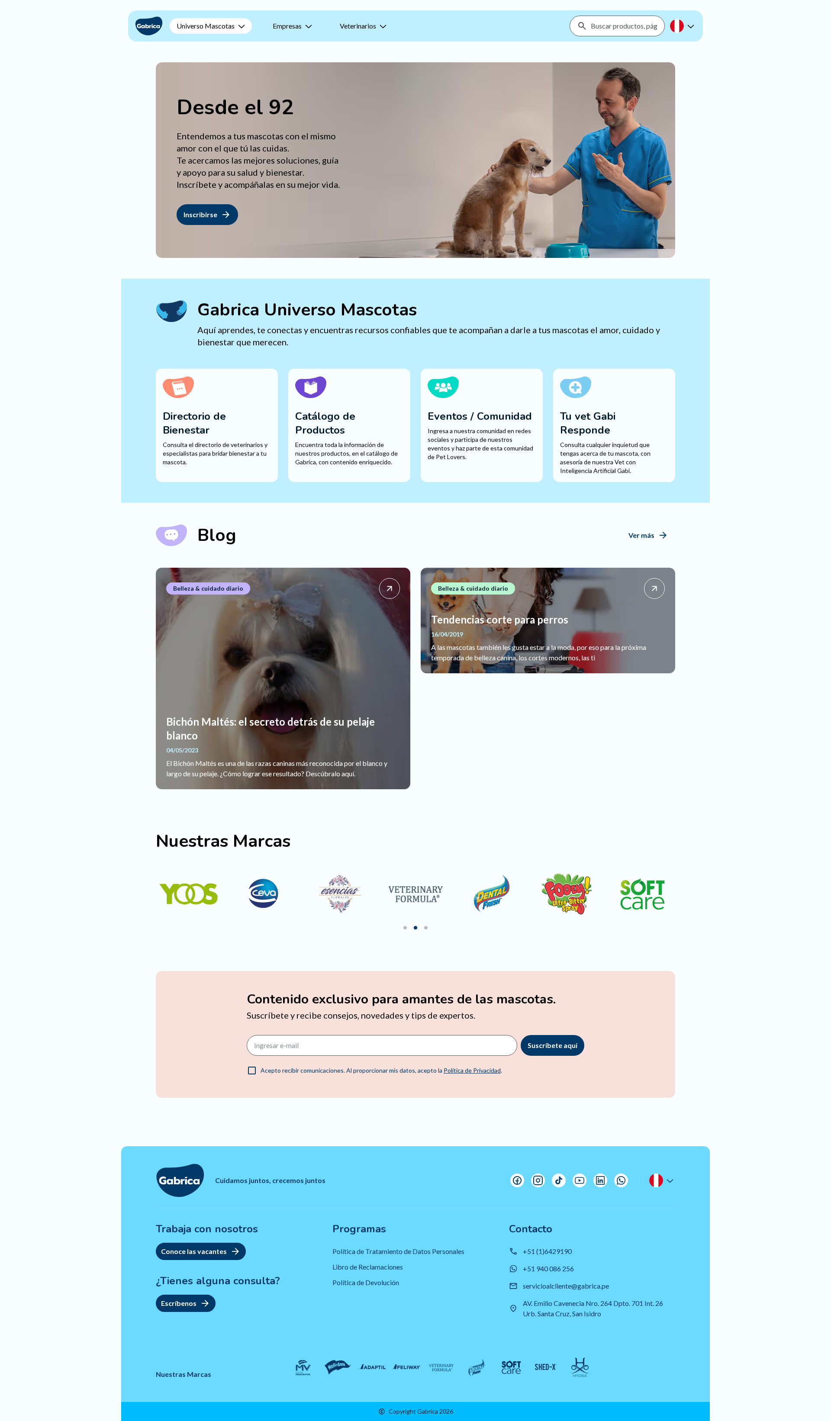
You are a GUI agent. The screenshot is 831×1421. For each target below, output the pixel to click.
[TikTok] (559, 1180)
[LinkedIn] (600, 1180)
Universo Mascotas (206, 26)
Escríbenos (178, 1303)
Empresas (287, 26)
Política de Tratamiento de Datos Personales (398, 1251)
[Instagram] (538, 1180)
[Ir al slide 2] (415, 927)
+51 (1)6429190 (547, 1251)
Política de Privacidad (472, 1070)
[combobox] (624, 26)
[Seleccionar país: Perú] (683, 26)
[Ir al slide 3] (426, 927)
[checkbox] (252, 1070)
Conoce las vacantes (194, 1251)
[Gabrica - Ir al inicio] (149, 25)
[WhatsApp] (621, 1180)
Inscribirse (200, 214)
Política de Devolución (365, 1282)
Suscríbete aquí (552, 1045)
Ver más (641, 535)
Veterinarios (358, 26)
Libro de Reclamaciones (367, 1267)
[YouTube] (579, 1180)
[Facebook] (517, 1180)
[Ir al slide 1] (405, 927)
